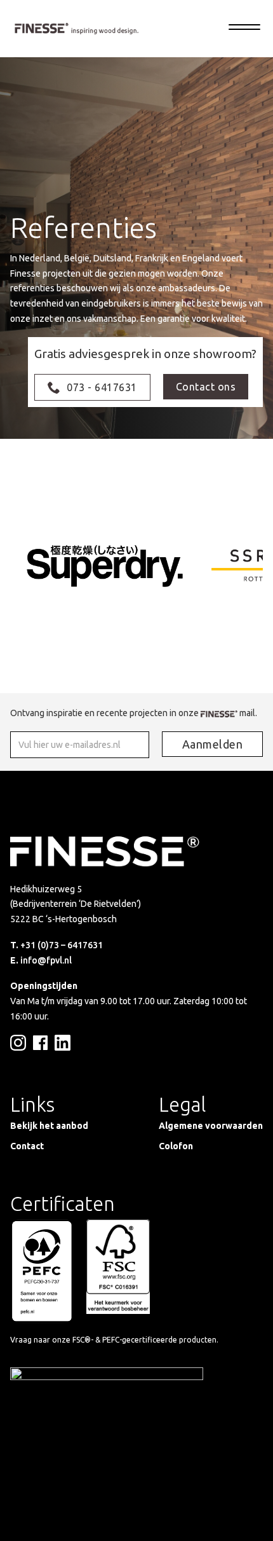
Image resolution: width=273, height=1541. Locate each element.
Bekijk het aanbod (49, 1126)
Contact (27, 1146)
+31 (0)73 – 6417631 (61, 945)
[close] (244, 29)
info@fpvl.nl (46, 960)
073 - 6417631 (102, 387)
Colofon (176, 1146)
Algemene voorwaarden (211, 1126)
